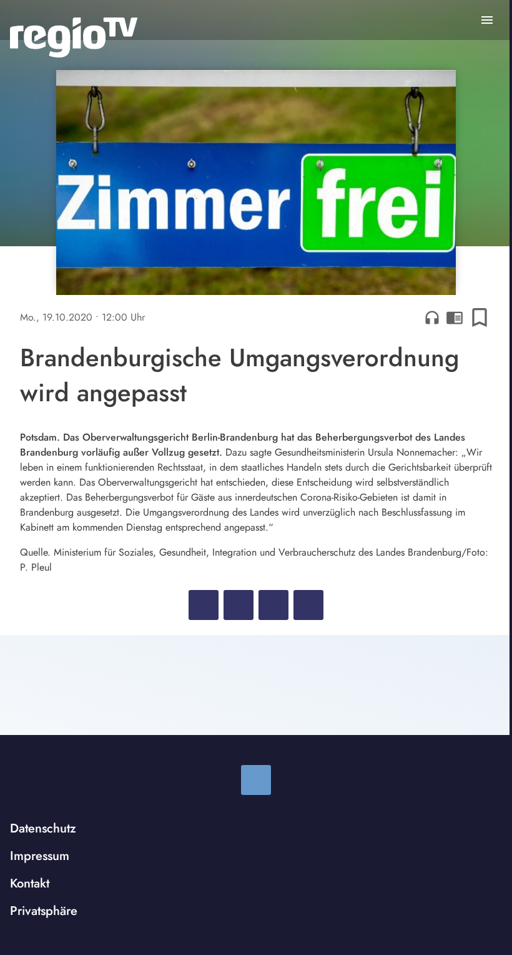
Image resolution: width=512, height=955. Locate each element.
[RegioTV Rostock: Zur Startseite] (73, 38)
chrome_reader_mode (454, 317)
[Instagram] (256, 780)
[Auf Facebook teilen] (204, 605)
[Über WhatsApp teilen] (273, 605)
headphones (432, 317)
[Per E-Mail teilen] (308, 605)
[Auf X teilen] (239, 605)
